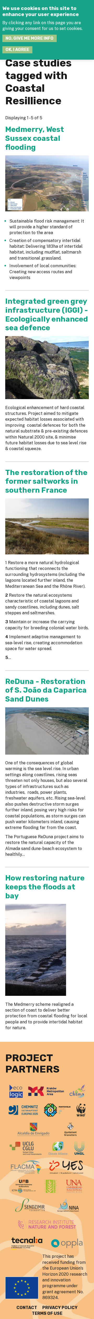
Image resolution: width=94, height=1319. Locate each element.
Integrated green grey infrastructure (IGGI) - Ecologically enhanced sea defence (46, 314)
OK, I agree (17, 49)
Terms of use (47, 1313)
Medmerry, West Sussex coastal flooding (34, 138)
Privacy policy (60, 1307)
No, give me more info (29, 38)
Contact (26, 1307)
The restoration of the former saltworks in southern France (46, 481)
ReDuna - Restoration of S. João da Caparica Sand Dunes (46, 690)
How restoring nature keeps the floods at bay (45, 887)
